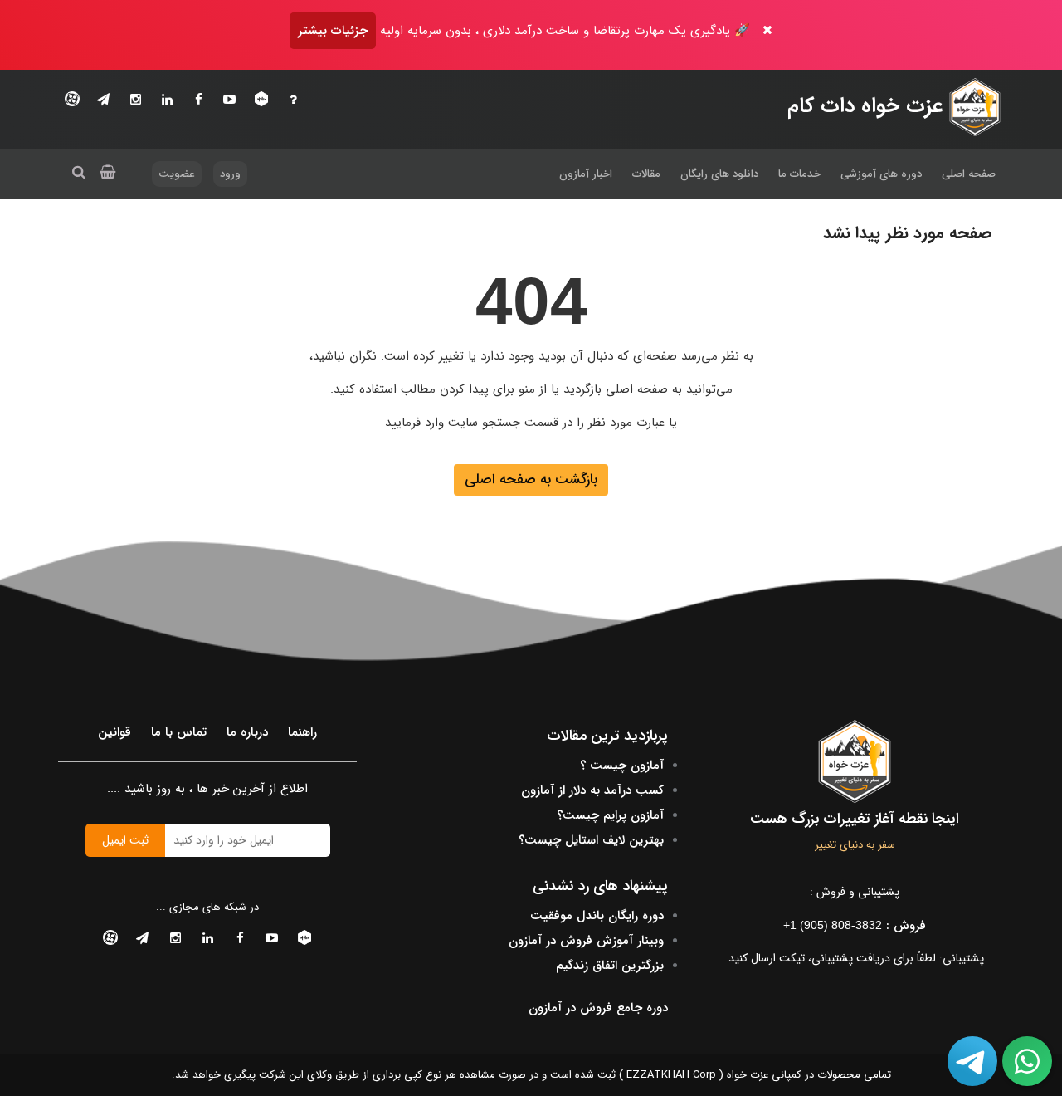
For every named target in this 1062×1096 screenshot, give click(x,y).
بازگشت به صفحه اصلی (531, 479)
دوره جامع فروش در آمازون (598, 1008)
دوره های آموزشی (881, 174)
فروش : (854, 926)
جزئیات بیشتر (333, 31)
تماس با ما (179, 732)
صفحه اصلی (969, 174)
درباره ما (247, 732)
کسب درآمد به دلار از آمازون (592, 790)
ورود (230, 174)
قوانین (114, 732)
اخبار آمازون (585, 174)
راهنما (302, 732)
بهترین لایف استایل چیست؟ (591, 840)
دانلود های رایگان (719, 174)
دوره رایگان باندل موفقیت (597, 916)
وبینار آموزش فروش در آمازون (586, 941)
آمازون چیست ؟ (622, 766)
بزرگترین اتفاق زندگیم (610, 966)
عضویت (176, 174)
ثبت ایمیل (125, 840)
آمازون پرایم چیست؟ (610, 815)
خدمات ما (799, 174)
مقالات (646, 174)
